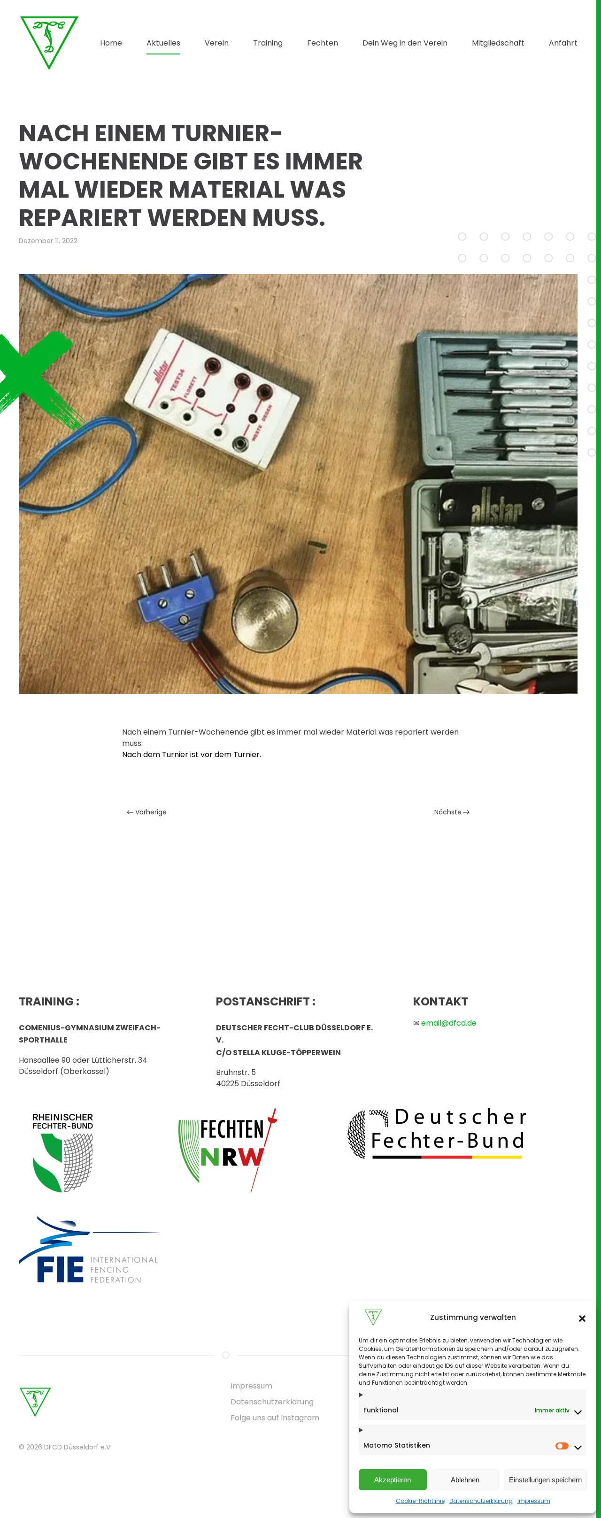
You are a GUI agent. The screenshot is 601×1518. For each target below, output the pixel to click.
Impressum (533, 1501)
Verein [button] (217, 43)
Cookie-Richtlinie (420, 1501)
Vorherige (151, 812)
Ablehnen (465, 1480)
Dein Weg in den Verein (404, 43)
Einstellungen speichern (545, 1480)
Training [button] (268, 43)
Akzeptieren (392, 1480)
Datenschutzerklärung (481, 1501)
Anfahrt (563, 43)
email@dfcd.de (449, 1023)
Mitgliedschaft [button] (498, 43)
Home (111, 43)
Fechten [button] (322, 43)
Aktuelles (163, 43)
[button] (582, 1317)
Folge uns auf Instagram (275, 1417)
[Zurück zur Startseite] (49, 43)
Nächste (448, 812)
